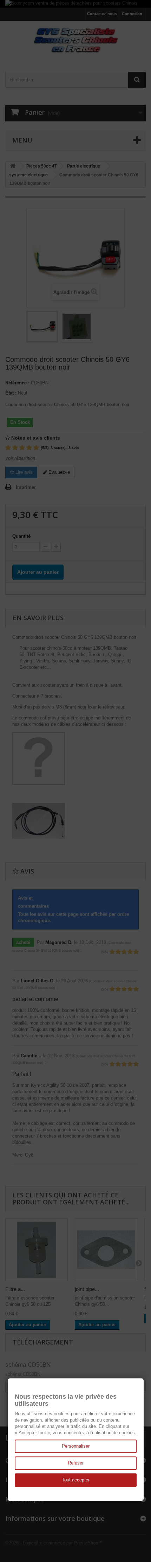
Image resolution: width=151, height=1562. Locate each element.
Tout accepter (76, 1479)
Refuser (76, 1463)
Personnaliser (76, 1446)
